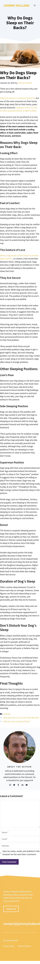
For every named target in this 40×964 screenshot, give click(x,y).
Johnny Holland (16, 5)
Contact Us (11, 909)
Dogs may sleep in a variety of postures (17, 98)
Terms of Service (24, 946)
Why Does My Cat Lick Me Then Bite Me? (21, 717)
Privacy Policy (8, 946)
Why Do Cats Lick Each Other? (16, 721)
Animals (6, 714)
